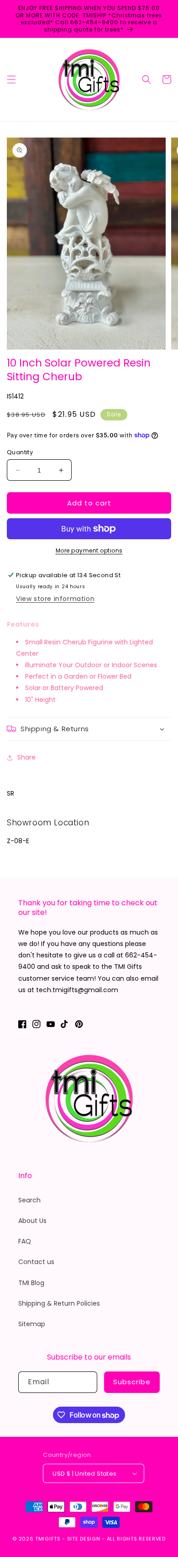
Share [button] (26, 757)
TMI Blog (31, 1282)
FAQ (24, 1241)
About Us (32, 1220)
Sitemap (31, 1323)
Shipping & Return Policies (59, 1303)
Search (29, 1200)
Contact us (36, 1261)
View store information (55, 598)
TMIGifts (48, 1538)
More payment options (89, 550)
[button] (11, 79)
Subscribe (132, 1382)
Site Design (83, 1538)
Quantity (20, 452)
